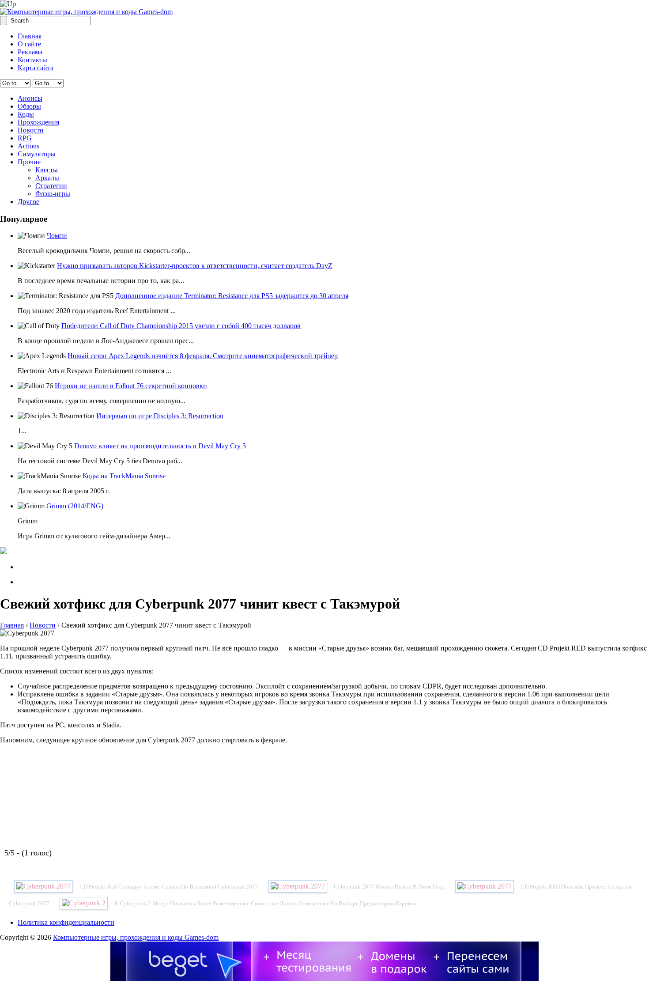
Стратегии (51, 185)
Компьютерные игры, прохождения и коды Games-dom (136, 937)
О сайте (29, 44)
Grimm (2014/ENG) (74, 506)
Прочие (29, 162)
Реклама (30, 52)
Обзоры (29, 106)
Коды (26, 114)
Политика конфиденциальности (66, 922)
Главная (30, 36)
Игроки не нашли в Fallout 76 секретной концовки (131, 386)
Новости (31, 130)
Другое (28, 201)
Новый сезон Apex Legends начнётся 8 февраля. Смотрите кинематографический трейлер (203, 355)
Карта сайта (35, 68)
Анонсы (30, 98)
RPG (25, 138)
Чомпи (57, 235)
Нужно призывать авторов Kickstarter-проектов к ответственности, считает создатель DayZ (194, 265)
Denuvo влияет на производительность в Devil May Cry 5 (160, 446)
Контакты (32, 60)
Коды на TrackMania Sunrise (124, 476)
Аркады (47, 178)
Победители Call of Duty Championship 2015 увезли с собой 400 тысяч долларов (181, 325)
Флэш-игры (52, 193)
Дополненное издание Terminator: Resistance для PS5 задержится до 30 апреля (231, 295)
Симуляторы (37, 154)
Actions (28, 146)
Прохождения (38, 122)
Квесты (46, 170)
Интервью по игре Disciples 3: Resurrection (159, 416)
